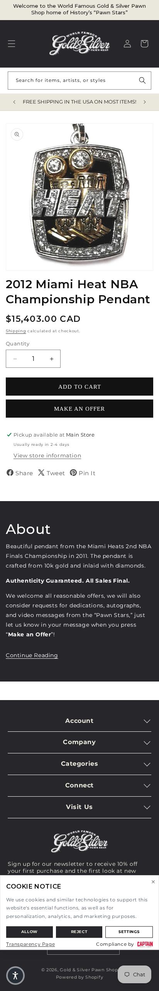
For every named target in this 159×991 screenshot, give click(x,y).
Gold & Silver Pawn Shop (89, 969)
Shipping (16, 330)
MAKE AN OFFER (79, 409)
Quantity (17, 343)
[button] (11, 43)
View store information (47, 455)
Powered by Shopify (79, 977)
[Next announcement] (144, 101)
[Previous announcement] (14, 101)
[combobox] (79, 80)
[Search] (142, 80)
